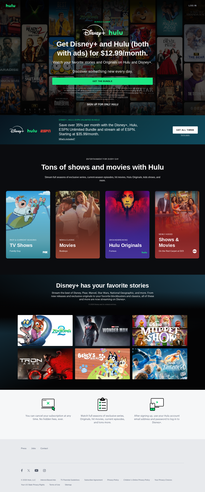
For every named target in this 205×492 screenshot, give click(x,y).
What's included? (67, 139)
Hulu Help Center (133, 93)
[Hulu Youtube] (39, 470)
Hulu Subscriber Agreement (115, 95)
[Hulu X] (31, 470)
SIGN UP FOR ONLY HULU (102, 104)
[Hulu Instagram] (44, 470)
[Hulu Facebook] (24, 470)
